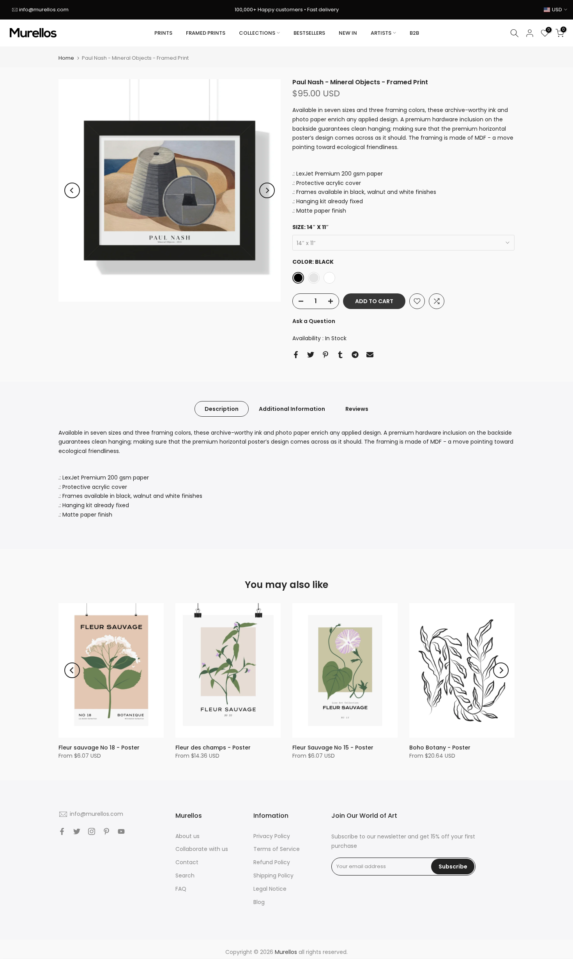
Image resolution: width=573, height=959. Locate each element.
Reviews (356, 408)
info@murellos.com (44, 9)
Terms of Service (276, 849)
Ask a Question (313, 321)
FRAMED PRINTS (205, 33)
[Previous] (72, 190)
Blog (259, 902)
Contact (186, 862)
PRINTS (163, 33)
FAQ (180, 889)
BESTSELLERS (309, 33)
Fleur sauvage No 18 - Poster (99, 747)
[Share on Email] (369, 354)
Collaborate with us (201, 849)
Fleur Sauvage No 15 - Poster (332, 747)
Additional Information (292, 408)
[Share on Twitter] (310, 354)
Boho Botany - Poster (439, 747)
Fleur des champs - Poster (213, 747)
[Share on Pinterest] (325, 354)
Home (66, 58)
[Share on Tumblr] (340, 354)
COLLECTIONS (257, 33)
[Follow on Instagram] (91, 831)
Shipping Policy (273, 875)
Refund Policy (271, 862)
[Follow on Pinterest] (106, 831)
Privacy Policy (271, 836)
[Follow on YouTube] (121, 831)
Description (222, 408)
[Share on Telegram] (355, 354)
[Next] (267, 190)
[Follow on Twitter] (76, 831)
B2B (414, 33)
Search (185, 875)
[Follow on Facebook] (61, 831)
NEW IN (348, 33)
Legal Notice (269, 889)
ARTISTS (381, 33)
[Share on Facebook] (295, 354)
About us (187, 836)
